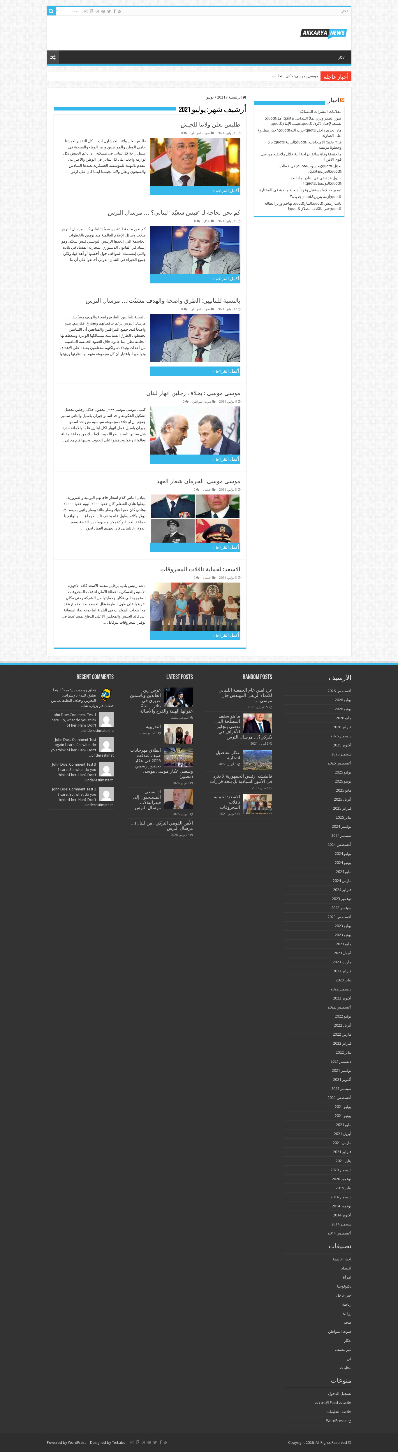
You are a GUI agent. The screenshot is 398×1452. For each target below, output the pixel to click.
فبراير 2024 (342, 890)
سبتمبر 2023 (341, 908)
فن (349, 1358)
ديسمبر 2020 (340, 1170)
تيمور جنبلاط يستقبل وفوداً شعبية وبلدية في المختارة (300, 190)
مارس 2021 (342, 1143)
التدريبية (153, 726)
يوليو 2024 (343, 853)
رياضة (346, 1304)
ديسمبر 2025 (340, 736)
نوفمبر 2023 (341, 899)
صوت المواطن (200, 133)
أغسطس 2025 (339, 763)
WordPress (77, 1442)
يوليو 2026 (343, 700)
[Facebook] (114, 11)
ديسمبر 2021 (340, 1061)
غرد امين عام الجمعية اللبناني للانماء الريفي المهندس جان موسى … (245, 695)
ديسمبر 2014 (340, 1197)
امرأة (347, 1277)
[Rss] (119, 11)
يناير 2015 (343, 1188)
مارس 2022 (342, 1034)
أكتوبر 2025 (342, 745)
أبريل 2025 (342, 799)
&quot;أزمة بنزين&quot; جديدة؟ (315, 196)
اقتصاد (207, 490)
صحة (347, 1322)
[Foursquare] (92, 11)
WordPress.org (338, 1420)
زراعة (346, 1313)
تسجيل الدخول (339, 1393)
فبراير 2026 (342, 727)
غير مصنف (343, 1349)
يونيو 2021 (343, 1115)
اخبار (333, 101)
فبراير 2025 (342, 808)
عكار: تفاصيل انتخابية (228, 755)
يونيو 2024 (343, 862)
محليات (345, 1367)
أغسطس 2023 (339, 917)
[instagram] (86, 11)
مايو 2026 (343, 718)
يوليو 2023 (343, 926)
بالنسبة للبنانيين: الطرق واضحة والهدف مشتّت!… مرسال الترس (163, 300)
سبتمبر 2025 (341, 754)
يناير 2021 (343, 1161)
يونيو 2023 (343, 935)
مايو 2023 (343, 944)
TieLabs (118, 1442)
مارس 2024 (342, 880)
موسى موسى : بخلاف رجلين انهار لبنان (193, 393)
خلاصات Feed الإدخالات (333, 1402)
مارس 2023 (342, 962)
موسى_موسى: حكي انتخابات (295, 76)
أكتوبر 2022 (342, 998)
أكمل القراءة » (225, 190)
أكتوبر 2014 (342, 1215)
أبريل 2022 (342, 1025)
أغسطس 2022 (339, 1007)
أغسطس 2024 (339, 844)
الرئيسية (235, 97)
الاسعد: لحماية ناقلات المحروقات (200, 569)
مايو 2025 (343, 790)
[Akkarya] (323, 33)
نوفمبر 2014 (341, 1206)
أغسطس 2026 (339, 691)
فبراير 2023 (342, 971)
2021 (221, 97)
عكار (344, 11)
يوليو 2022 (343, 1016)
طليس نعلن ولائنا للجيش (210, 124)
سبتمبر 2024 (341, 835)
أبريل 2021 (342, 1134)
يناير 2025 (343, 817)
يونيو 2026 (343, 709)
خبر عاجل (343, 1295)
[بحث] (51, 11)
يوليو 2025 (343, 772)
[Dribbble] (97, 11)
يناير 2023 (343, 980)
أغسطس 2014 (339, 1233)
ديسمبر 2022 (340, 989)
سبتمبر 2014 (341, 1224)
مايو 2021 (343, 1125)
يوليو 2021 (343, 1106)
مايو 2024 (343, 871)
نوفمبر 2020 (341, 1179)
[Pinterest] (103, 11)
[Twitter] (109, 11)
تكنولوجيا (344, 1286)
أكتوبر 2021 (342, 1079)
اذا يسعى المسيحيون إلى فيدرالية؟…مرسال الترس (147, 799)
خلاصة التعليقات (338, 1411)
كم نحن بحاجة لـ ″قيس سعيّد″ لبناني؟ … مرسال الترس (174, 212)
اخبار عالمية (342, 1259)
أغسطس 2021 (339, 1097)
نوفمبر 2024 (341, 826)
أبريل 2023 (342, 953)
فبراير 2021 (342, 1152)
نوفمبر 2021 (341, 1070)
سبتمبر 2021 (341, 1088)
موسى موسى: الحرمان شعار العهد (198, 481)
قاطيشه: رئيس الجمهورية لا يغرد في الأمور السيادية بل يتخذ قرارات (241, 779)
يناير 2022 (343, 1052)
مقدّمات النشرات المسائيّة (320, 111)
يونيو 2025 (343, 781)
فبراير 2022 (342, 1043)
